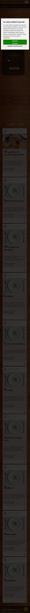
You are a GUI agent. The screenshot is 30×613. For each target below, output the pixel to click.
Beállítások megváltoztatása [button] (15, 46)
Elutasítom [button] (15, 43)
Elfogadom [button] (15, 41)
